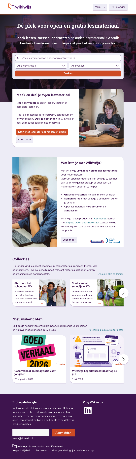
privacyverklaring (61, 450)
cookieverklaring (84, 450)
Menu (98, 7)
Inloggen (120, 7)
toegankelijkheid (21, 450)
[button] (124, 293)
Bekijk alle (112, 274)
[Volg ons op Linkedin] (88, 412)
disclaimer (41, 450)
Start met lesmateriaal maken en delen (42, 132)
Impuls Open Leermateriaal (82, 222)
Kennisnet (100, 218)
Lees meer (24, 139)
